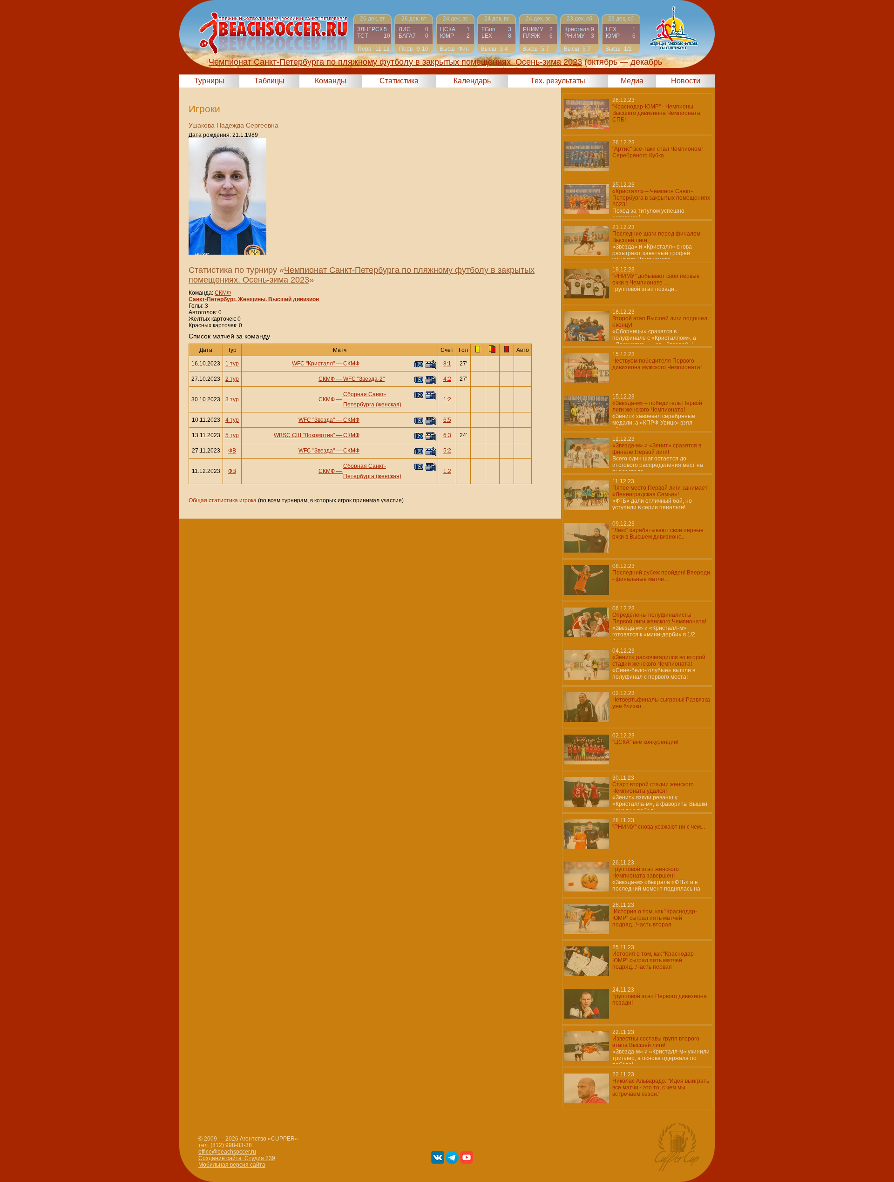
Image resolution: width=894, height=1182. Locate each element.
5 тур (232, 435)
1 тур (232, 363)
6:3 (447, 435)
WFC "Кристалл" (313, 363)
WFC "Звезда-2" (364, 379)
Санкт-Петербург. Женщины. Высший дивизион (254, 299)
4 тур (232, 420)
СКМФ (223, 293)
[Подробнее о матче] (372, 34)
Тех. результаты (557, 81)
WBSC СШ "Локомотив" (304, 435)
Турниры (209, 81)
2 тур (232, 379)
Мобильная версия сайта (231, 1165)
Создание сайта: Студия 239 (236, 1158)
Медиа (632, 81)
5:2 (447, 450)
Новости (685, 81)
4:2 (447, 379)
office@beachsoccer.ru (227, 1151)
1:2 (447, 399)
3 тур (232, 399)
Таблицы (269, 81)
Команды (330, 81)
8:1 (447, 363)
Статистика (399, 81)
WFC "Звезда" (316, 420)
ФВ (232, 450)
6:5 (447, 420)
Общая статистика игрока (223, 500)
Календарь (472, 81)
